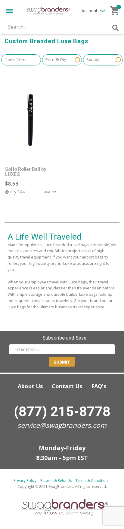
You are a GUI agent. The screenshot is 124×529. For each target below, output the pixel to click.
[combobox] (62, 27)
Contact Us (67, 386)
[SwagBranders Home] (48, 11)
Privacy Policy (25, 480)
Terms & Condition (92, 480)
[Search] (114, 28)
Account (90, 11)
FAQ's (98, 386)
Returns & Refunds (56, 480)
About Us (30, 386)
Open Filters (15, 59)
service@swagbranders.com (62, 425)
